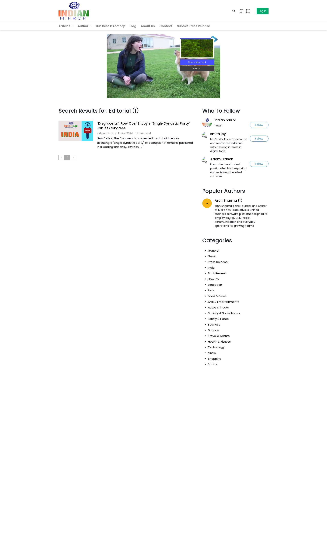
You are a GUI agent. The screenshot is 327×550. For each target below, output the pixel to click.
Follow (259, 125)
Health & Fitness (219, 342)
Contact (165, 26)
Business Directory (110, 26)
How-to (213, 279)
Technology (216, 347)
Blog (132, 26)
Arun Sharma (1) (228, 200)
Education (215, 285)
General (213, 251)
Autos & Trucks (218, 307)
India (211, 268)
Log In (262, 11)
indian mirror (225, 120)
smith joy (218, 133)
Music (212, 353)
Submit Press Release (193, 26)
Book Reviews (217, 273)
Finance (213, 330)
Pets (211, 290)
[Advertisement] (127, 179)
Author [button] (83, 26)
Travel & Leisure (219, 336)
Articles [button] (64, 26)
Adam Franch (221, 159)
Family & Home (218, 319)
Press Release (218, 262)
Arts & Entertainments (223, 302)
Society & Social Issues (224, 313)
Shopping (214, 359)
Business (214, 324)
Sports (212, 364)
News (212, 256)
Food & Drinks (217, 296)
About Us (148, 26)
